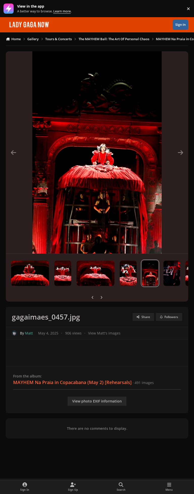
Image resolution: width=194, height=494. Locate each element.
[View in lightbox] (97, 152)
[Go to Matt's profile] (14, 333)
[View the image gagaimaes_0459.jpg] (95, 273)
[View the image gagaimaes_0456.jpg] (171, 273)
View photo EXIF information (97, 401)
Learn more (9, 8)
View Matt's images (104, 333)
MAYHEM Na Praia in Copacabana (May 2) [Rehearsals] (72, 382)
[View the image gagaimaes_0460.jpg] (62, 273)
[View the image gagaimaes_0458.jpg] (128, 273)
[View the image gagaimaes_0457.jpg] (150, 273)
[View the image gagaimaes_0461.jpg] (30, 273)
